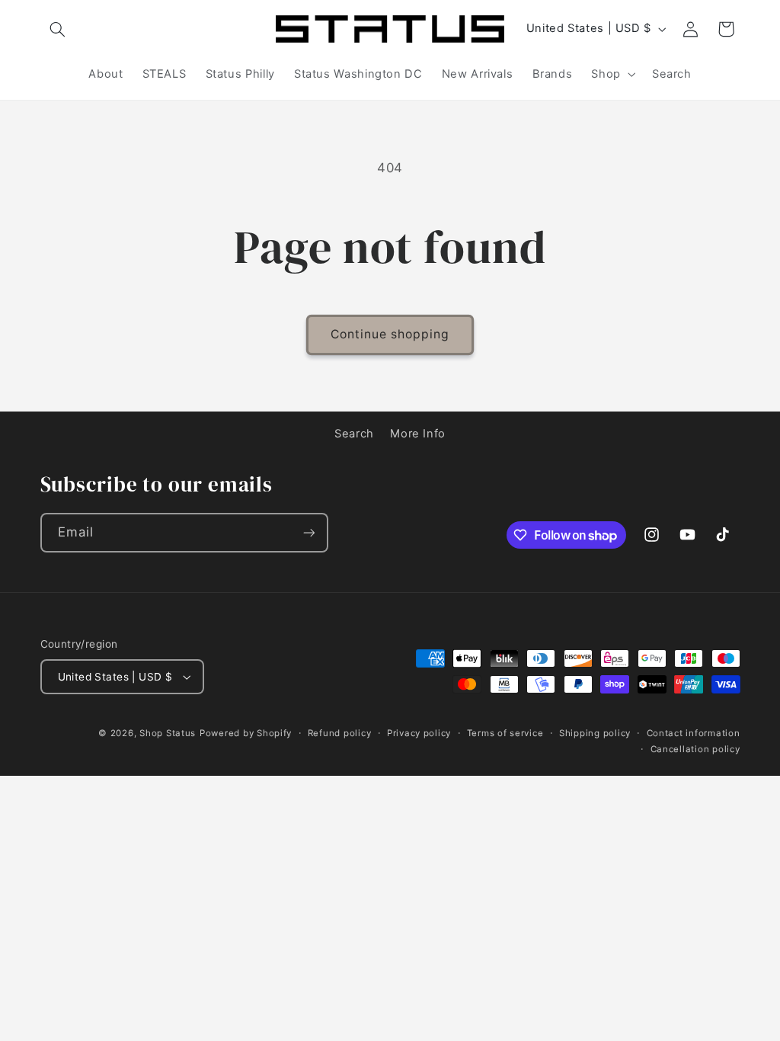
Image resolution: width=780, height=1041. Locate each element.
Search (354, 433)
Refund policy (340, 733)
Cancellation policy (695, 749)
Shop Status (167, 733)
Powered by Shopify (246, 733)
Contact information (693, 733)
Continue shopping (390, 334)
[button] (57, 28)
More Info (418, 433)
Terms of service (505, 733)
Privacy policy (419, 733)
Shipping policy (595, 733)
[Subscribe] (308, 532)
